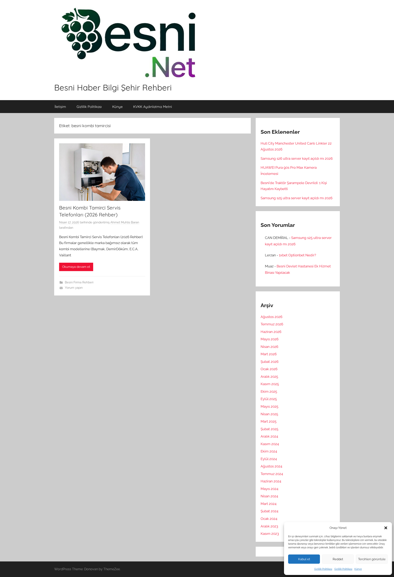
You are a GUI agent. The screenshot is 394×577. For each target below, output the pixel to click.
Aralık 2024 (269, 436)
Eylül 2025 (269, 399)
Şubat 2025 (269, 429)
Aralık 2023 (269, 526)
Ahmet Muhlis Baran (124, 222)
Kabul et (304, 559)
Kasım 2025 (270, 384)
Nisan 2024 (269, 496)
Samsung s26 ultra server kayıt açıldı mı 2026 (297, 158)
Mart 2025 (268, 421)
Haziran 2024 (271, 481)
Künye (358, 569)
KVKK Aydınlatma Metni (152, 106)
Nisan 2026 (269, 347)
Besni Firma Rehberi (79, 282)
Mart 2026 (269, 354)
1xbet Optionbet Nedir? (297, 255)
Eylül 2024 (269, 459)
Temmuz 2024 (272, 474)
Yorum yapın (74, 288)
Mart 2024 (268, 504)
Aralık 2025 (269, 376)
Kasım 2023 (270, 534)
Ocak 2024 (269, 519)
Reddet (338, 559)
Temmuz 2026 (272, 324)
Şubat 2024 (269, 511)
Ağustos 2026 (271, 317)
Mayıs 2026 (269, 339)
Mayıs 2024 (269, 489)
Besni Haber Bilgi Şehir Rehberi (113, 87)
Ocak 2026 (269, 369)
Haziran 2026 (271, 332)
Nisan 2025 (269, 414)
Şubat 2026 (269, 362)
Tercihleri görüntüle (372, 559)
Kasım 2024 (270, 444)
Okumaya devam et (76, 267)
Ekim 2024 (269, 451)
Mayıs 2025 (269, 406)
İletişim (60, 106)
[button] (386, 528)
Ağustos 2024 (271, 466)
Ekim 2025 (269, 391)
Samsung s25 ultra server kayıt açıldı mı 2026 (296, 198)
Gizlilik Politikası (323, 569)
